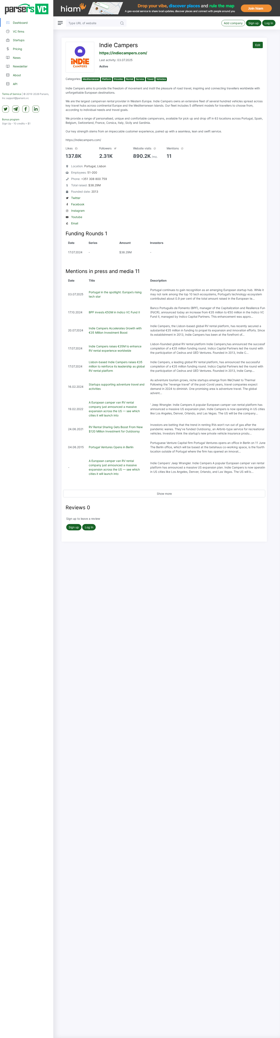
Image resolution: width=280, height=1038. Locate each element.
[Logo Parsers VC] (26, 9)
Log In (269, 23)
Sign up (253, 23)
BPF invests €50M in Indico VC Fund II (114, 312)
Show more (164, 493)
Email (74, 223)
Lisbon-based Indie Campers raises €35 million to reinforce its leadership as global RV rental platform (117, 366)
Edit (257, 45)
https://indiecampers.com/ (123, 53)
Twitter (75, 198)
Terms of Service (11, 94)
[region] (26, 519)
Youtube (76, 217)
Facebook (77, 204)
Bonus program (10, 119)
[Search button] (121, 22)
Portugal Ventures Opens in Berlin (111, 447)
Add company (233, 23)
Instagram (78, 210)
